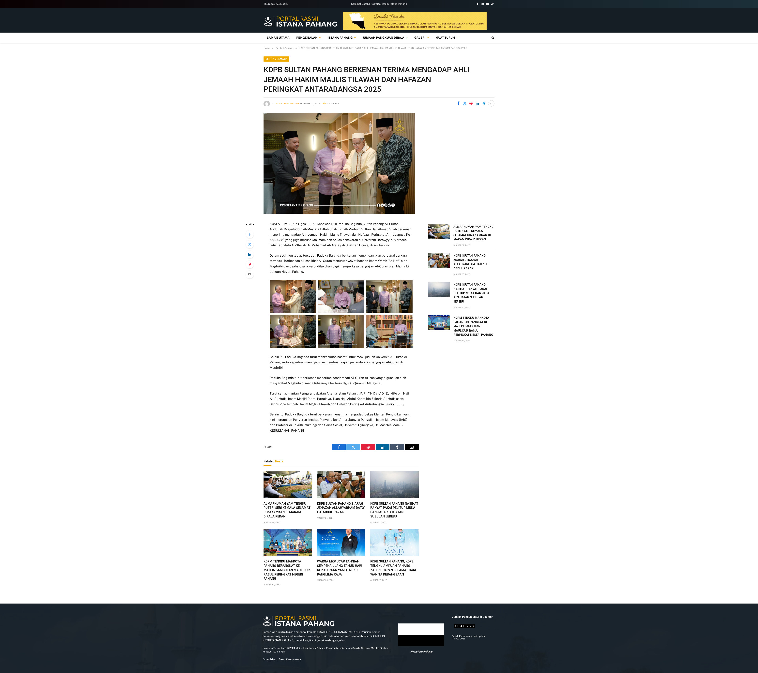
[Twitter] (250, 244)
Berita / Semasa (276, 59)
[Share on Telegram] (484, 103)
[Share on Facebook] (458, 103)
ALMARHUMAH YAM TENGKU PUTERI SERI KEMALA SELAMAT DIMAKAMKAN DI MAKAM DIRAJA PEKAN (287, 510)
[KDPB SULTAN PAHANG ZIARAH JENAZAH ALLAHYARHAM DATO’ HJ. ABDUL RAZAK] (341, 484)
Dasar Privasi (270, 659)
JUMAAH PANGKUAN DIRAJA (383, 37)
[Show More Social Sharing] (491, 103)
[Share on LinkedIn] (477, 103)
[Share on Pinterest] (471, 103)
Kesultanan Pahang (287, 103)
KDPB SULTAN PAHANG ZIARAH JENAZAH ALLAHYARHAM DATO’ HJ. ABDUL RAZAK (341, 508)
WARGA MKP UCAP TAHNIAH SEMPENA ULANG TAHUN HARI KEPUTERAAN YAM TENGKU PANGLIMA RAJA (339, 568)
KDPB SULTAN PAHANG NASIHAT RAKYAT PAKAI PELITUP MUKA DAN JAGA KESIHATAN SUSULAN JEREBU (394, 510)
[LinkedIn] (250, 254)
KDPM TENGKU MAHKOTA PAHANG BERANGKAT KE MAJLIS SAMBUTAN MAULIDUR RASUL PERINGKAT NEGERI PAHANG (287, 570)
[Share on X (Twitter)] (465, 103)
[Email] (250, 274)
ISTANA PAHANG (340, 37)
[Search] (492, 37)
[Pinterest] (250, 264)
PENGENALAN (307, 37)
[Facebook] (250, 234)
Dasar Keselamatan (289, 659)
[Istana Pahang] (300, 21)
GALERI (419, 37)
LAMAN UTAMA (278, 37)
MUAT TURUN (445, 37)
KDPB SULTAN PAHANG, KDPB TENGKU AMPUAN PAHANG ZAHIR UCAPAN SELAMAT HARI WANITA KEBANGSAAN (393, 568)
